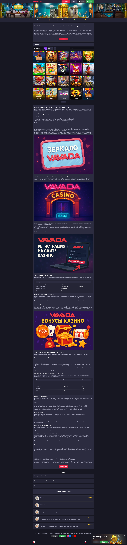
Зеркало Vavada (63, 38)
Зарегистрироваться (65, 1)
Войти (74, 1)
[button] (1, 11)
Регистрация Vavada (63, 466)
